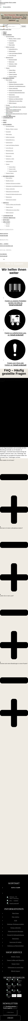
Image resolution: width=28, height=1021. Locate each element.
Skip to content (12, 2)
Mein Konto (4, 233)
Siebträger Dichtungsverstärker (15, 924)
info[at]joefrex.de (6, 245)
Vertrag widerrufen (15, 928)
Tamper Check (15, 964)
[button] (2, 259)
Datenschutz (15, 938)
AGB (15, 920)
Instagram (3, 256)
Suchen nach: (3, 26)
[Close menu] (0, 1)
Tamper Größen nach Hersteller (15, 960)
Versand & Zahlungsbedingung (15, 935)
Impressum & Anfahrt (15, 942)
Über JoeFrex (15, 917)
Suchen (23, 26)
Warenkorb (4, 235)
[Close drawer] (0, 5)
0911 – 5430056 (4, 243)
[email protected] (14, 903)
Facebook (3, 254)
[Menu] (0, 7)
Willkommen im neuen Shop (15, 967)
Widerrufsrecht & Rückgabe (15, 931)
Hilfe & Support (15, 971)
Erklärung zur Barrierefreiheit (15, 946)
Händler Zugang (15, 956)
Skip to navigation (4, 2)
